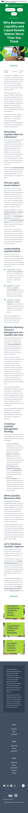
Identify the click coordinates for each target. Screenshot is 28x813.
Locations (14, 770)
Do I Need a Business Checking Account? (11, 646)
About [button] (14, 758)
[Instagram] (8, 786)
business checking (9, 212)
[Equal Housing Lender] (16, 795)
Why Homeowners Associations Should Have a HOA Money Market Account (13, 608)
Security (14, 748)
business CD (16, 470)
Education (14, 729)
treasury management (14, 344)
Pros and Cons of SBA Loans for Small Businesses (13, 629)
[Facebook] (4, 786)
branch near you (15, 590)
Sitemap (14, 773)
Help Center (14, 734)
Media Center (14, 767)
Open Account (9, 9)
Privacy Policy (14, 745)
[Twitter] (15, 786)
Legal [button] (14, 741)
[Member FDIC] (11, 795)
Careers (14, 765)
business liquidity (18, 167)
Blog (14, 731)
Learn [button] (14, 724)
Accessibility (14, 751)
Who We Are (14, 762)
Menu (14, 14)
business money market (14, 468)
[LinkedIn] (11, 786)
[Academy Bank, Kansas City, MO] (14, 6)
